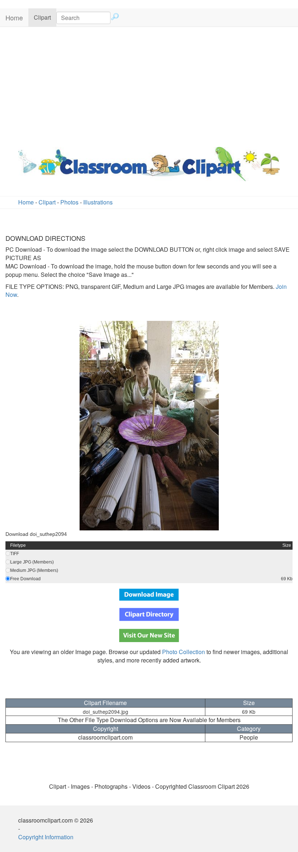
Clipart (42, 17)
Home (14, 17)
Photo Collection (183, 652)
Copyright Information (45, 837)
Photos (69, 202)
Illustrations (98, 202)
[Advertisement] (149, 85)
